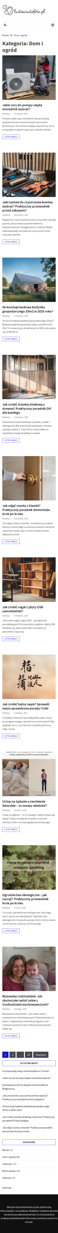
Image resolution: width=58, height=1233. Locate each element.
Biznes (5, 1150)
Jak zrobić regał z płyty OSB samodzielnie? (22, 609)
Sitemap (6, 1187)
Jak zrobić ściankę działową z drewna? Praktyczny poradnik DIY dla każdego (26, 408)
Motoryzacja (8, 1170)
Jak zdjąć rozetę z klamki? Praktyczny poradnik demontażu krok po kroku (26, 509)
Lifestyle (7, 1163)
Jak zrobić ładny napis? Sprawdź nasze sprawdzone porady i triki (25, 706)
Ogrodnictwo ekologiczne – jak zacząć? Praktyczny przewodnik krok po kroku (25, 899)
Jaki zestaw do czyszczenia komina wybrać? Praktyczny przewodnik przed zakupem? (27, 206)
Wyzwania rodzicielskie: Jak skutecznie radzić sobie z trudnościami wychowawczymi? (25, 1000)
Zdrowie (6, 1177)
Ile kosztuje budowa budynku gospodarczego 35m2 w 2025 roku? (27, 309)
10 (28, 1054)
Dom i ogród (8, 1156)
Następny (41, 1054)
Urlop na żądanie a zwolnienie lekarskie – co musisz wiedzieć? (24, 803)
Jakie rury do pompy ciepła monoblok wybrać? (22, 107)
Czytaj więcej (11, 136)
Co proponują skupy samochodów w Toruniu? (25, 1071)
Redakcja (6, 113)
